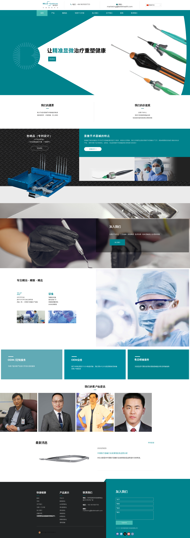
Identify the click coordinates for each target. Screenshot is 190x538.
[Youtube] (128, 534)
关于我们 (39, 504)
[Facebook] (117, 534)
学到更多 (39, 148)
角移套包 (62, 513)
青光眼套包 (63, 507)
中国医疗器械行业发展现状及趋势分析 (112, 453)
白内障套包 (63, 504)
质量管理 (39, 513)
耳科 (38, 501)
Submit (124, 523)
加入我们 (117, 242)
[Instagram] (132, 534)
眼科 (38, 498)
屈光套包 (62, 510)
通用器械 (62, 522)
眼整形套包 (63, 519)
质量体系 (92, 149)
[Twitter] (125, 534)
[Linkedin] (121, 534)
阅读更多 (52, 59)
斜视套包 (62, 516)
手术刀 (62, 498)
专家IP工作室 (41, 507)
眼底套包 (62, 501)
